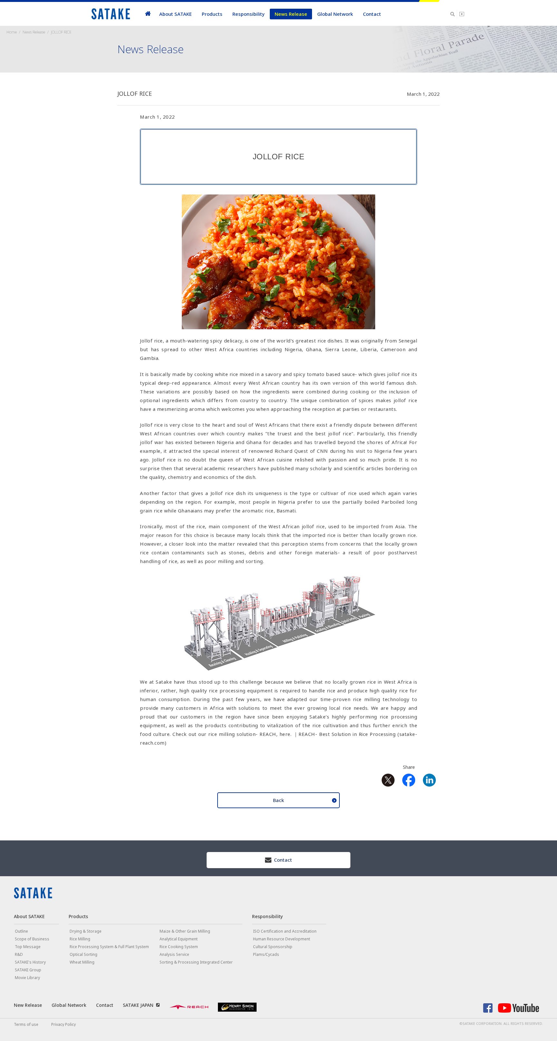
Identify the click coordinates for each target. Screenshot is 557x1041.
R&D (19, 954)
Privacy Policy (63, 1024)
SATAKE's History (30, 962)
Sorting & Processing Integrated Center (196, 962)
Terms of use (26, 1024)
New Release (28, 1005)
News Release (291, 14)
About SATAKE (175, 14)
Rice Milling (80, 939)
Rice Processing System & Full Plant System (109, 946)
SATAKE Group (28, 970)
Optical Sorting (83, 954)
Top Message (28, 946)
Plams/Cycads (266, 954)
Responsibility (248, 14)
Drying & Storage (86, 931)
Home (11, 32)
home (148, 14)
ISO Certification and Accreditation (285, 931)
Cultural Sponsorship (272, 946)
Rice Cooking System (179, 946)
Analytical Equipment (179, 939)
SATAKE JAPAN (138, 1005)
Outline (21, 931)
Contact (372, 14)
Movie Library (27, 977)
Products (212, 14)
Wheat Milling (82, 962)
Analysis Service (174, 954)
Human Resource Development (281, 939)
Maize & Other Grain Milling (185, 931)
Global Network (335, 14)
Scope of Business (32, 939)
